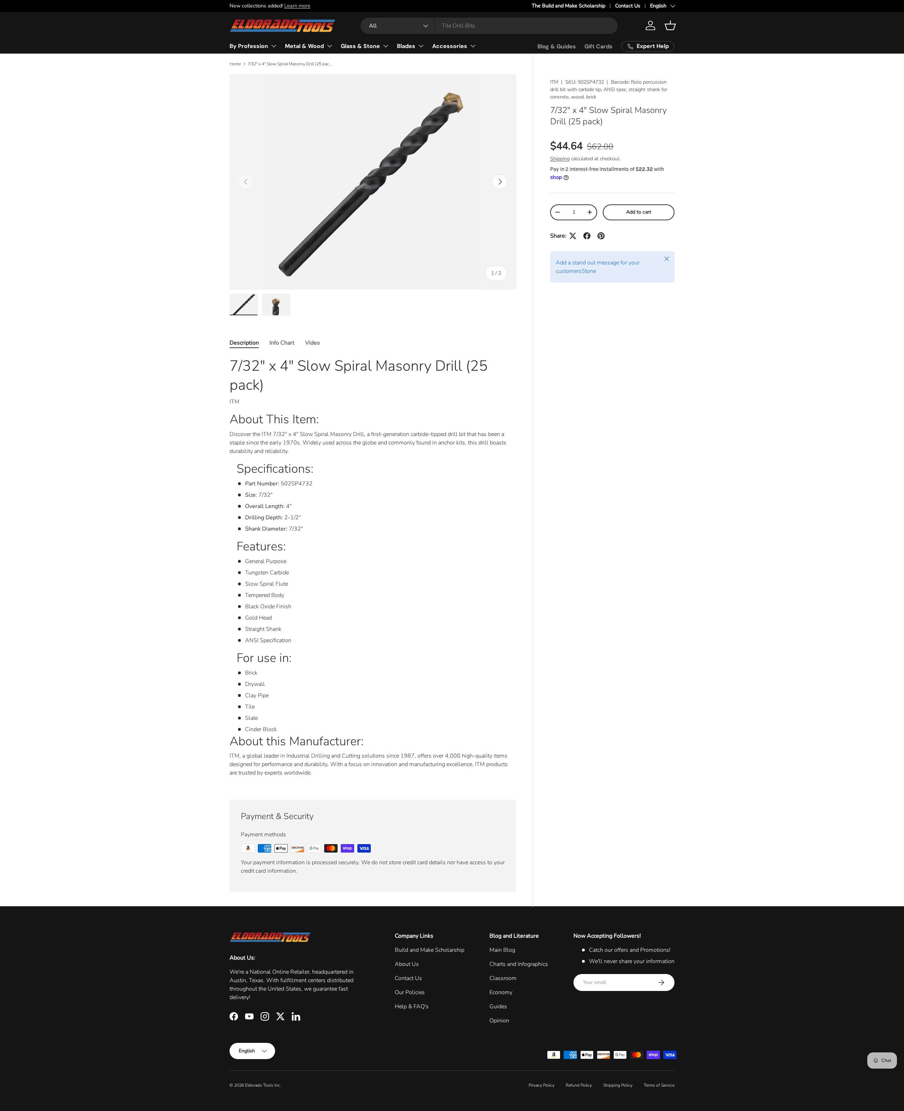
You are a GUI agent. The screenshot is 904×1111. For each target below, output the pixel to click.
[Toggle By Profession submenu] (273, 46)
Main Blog (502, 950)
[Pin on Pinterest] (601, 236)
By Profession (249, 46)
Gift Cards (598, 46)
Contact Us (627, 5)
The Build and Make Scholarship (568, 5)
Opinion (499, 1021)
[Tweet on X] (573, 236)
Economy (500, 992)
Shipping (560, 158)
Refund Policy (579, 1085)
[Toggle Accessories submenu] (473, 46)
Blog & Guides (556, 46)
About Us (407, 964)
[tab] (244, 343)
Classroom (503, 978)
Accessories (449, 46)
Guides (498, 1006)
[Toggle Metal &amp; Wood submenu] (329, 46)
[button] (670, 25)
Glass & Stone (360, 46)
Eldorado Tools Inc (262, 1085)
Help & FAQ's (412, 1006)
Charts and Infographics (518, 964)
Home (235, 64)
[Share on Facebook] (587, 236)
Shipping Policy (617, 1085)
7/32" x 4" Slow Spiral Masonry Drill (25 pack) (290, 64)
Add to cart (638, 212)
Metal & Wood (304, 46)
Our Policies (410, 992)
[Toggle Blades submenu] (421, 46)
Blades (406, 46)
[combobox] (489, 26)
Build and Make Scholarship (429, 950)
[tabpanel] (373, 570)
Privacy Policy (541, 1085)
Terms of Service (659, 1085)
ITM (554, 82)
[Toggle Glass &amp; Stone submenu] (385, 46)
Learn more (297, 5)
